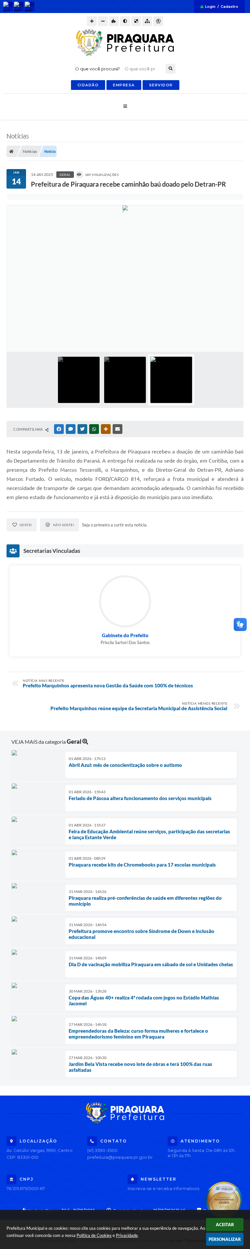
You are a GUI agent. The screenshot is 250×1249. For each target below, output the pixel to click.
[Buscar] (170, 69)
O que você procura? (97, 68)
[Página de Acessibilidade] (158, 21)
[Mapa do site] (147, 21)
